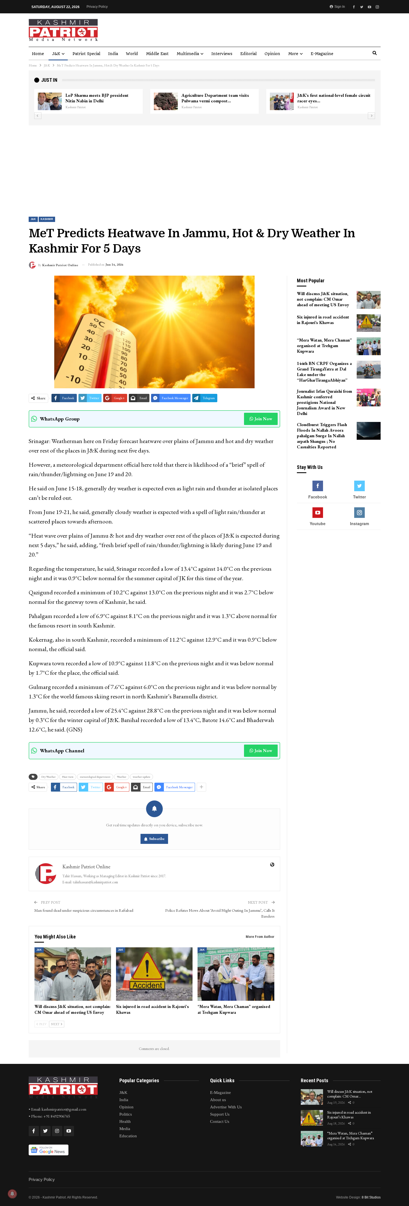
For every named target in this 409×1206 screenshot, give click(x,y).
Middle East (157, 53)
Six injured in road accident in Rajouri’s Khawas (349, 1114)
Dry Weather (48, 777)
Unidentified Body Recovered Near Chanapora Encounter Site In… (331, 98)
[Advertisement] (204, 167)
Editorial (248, 53)
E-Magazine (322, 53)
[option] (204, 101)
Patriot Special (86, 53)
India (113, 53)
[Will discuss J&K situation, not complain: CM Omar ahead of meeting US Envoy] (73, 974)
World (132, 53)
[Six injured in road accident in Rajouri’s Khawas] (154, 974)
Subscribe (157, 838)
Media (124, 1128)
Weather (121, 777)
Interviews (221, 53)
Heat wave (67, 777)
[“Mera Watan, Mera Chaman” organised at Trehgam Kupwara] (236, 974)
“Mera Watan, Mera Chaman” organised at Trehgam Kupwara (350, 1135)
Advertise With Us (226, 1107)
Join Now (263, 418)
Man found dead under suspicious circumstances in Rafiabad (83, 910)
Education (128, 1136)
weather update (141, 777)
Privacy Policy (97, 7)
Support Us (220, 1114)
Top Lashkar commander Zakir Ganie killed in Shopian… (216, 98)
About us (218, 1100)
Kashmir (47, 219)
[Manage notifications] (12, 1193)
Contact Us (219, 1121)
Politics (125, 1114)
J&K (56, 53)
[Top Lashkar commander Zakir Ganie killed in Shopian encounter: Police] (166, 101)
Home (38, 53)
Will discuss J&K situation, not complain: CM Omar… (349, 1094)
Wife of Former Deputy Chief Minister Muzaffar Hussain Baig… (102, 98)
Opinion (272, 53)
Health (125, 1121)
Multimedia (188, 53)
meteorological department (95, 777)
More (293, 53)
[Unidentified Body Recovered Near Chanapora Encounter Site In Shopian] (282, 101)
